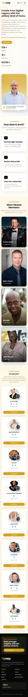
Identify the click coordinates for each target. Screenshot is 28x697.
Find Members (6, 42)
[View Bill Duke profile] (14, 307)
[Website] (17, 404)
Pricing (16, 672)
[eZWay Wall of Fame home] (6, 3)
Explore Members (9, 650)
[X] (14, 404)
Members (3, 674)
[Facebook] (11, 404)
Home (2, 672)
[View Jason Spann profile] (14, 345)
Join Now (3, 679)
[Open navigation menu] (25, 2)
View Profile (14, 412)
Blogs (2, 677)
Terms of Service (19, 677)
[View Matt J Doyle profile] (14, 267)
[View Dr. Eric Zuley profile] (14, 232)
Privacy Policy (18, 674)
